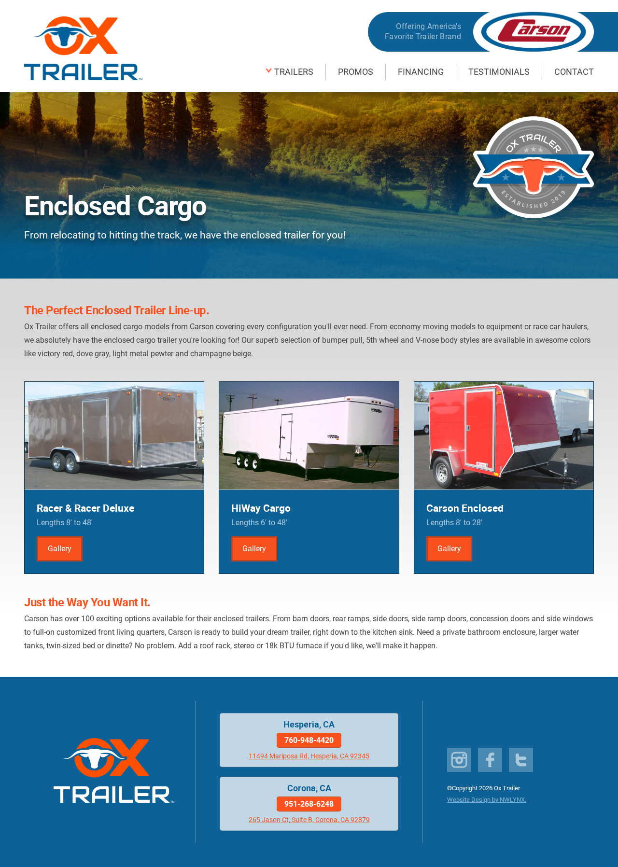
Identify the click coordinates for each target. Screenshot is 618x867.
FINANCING (421, 72)
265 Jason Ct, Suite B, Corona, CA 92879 (309, 820)
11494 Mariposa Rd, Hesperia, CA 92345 (309, 756)
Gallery (59, 548)
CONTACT (574, 72)
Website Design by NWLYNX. (486, 799)
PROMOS (355, 72)
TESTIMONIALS (499, 72)
